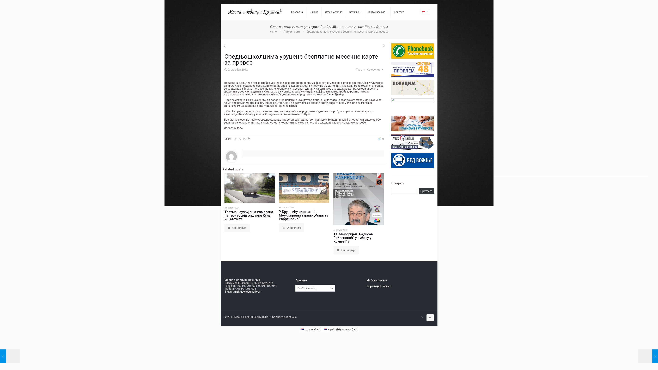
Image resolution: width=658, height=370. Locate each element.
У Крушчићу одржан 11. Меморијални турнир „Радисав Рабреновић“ (303, 215)
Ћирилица (373, 286)
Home (273, 31)
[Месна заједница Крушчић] (255, 12)
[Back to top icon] (430, 317)
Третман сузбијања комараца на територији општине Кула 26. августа (248, 215)
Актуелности (292, 31)
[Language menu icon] (424, 12)
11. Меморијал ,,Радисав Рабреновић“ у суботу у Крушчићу (353, 237)
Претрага (397, 183)
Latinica (386, 286)
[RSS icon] (422, 317)
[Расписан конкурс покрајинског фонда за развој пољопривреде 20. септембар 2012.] (10, 356)
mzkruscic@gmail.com (247, 291)
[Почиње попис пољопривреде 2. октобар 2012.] (648, 356)
